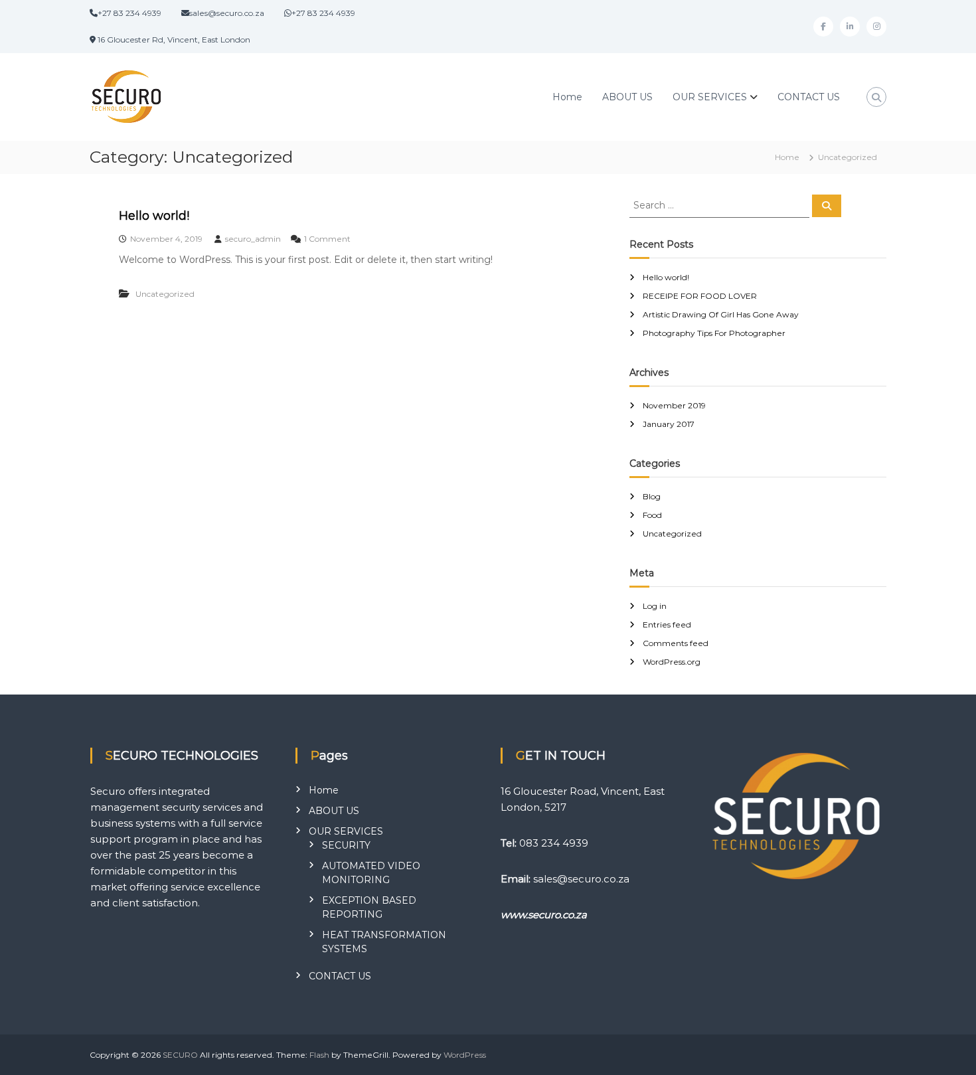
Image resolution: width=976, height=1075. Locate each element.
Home (567, 97)
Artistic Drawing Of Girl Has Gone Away (721, 314)
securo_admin (253, 239)
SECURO (180, 1055)
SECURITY (346, 845)
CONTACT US (808, 97)
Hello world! (154, 215)
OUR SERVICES (710, 97)
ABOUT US (627, 97)
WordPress (465, 1055)
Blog (652, 496)
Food (652, 515)
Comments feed (675, 643)
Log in (655, 606)
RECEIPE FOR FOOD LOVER (700, 296)
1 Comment (327, 239)
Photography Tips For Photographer (714, 333)
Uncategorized (165, 294)
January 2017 (668, 424)
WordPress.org (671, 662)
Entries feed (667, 624)
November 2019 (674, 405)
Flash (319, 1055)
